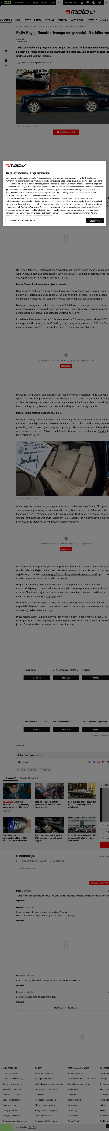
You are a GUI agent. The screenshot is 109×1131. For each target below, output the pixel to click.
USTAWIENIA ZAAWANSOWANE (23, 221)
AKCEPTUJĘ (95, 221)
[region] (54, 193)
